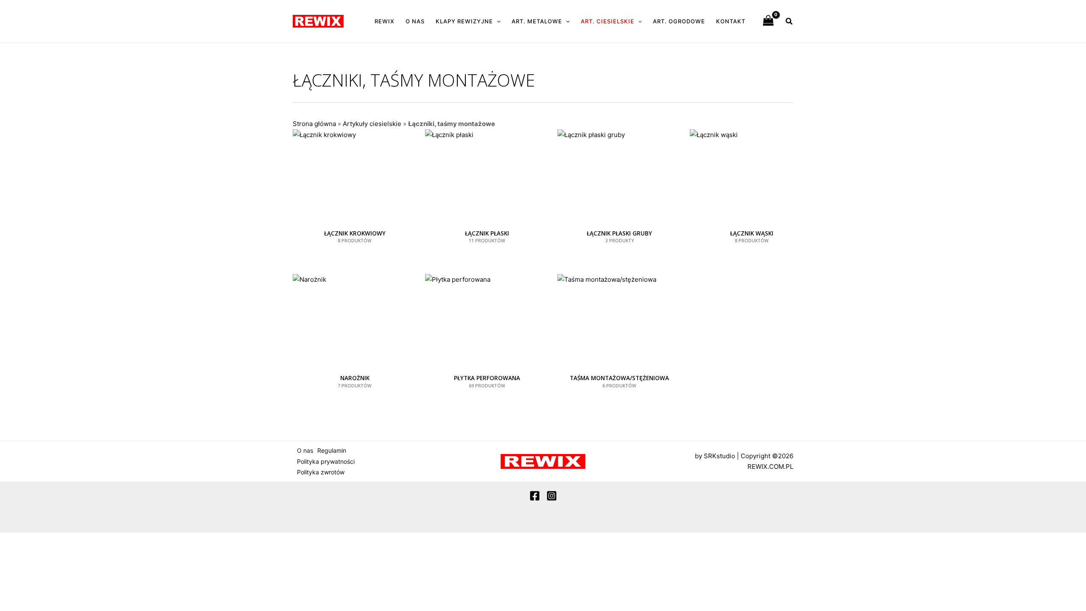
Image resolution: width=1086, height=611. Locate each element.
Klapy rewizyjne (464, 21)
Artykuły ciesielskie (372, 124)
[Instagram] (551, 495)
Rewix (385, 21)
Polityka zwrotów (320, 472)
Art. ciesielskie (607, 21)
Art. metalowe (537, 21)
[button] (497, 21)
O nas (415, 21)
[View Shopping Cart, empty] (768, 21)
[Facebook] (534, 495)
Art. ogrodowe (679, 21)
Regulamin (331, 450)
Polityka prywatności (326, 461)
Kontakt (730, 21)
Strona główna (314, 124)
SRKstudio (719, 456)
